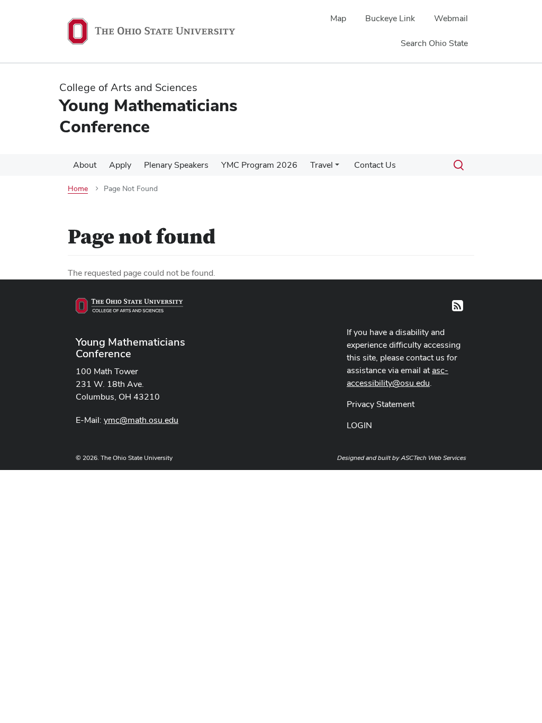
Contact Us (375, 164)
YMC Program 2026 (259, 164)
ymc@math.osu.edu (141, 420)
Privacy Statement (380, 404)
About (84, 164)
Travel (321, 164)
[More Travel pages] (337, 167)
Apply (120, 164)
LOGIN (359, 425)
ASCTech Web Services (433, 458)
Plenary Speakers (176, 164)
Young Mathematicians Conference (130, 347)
